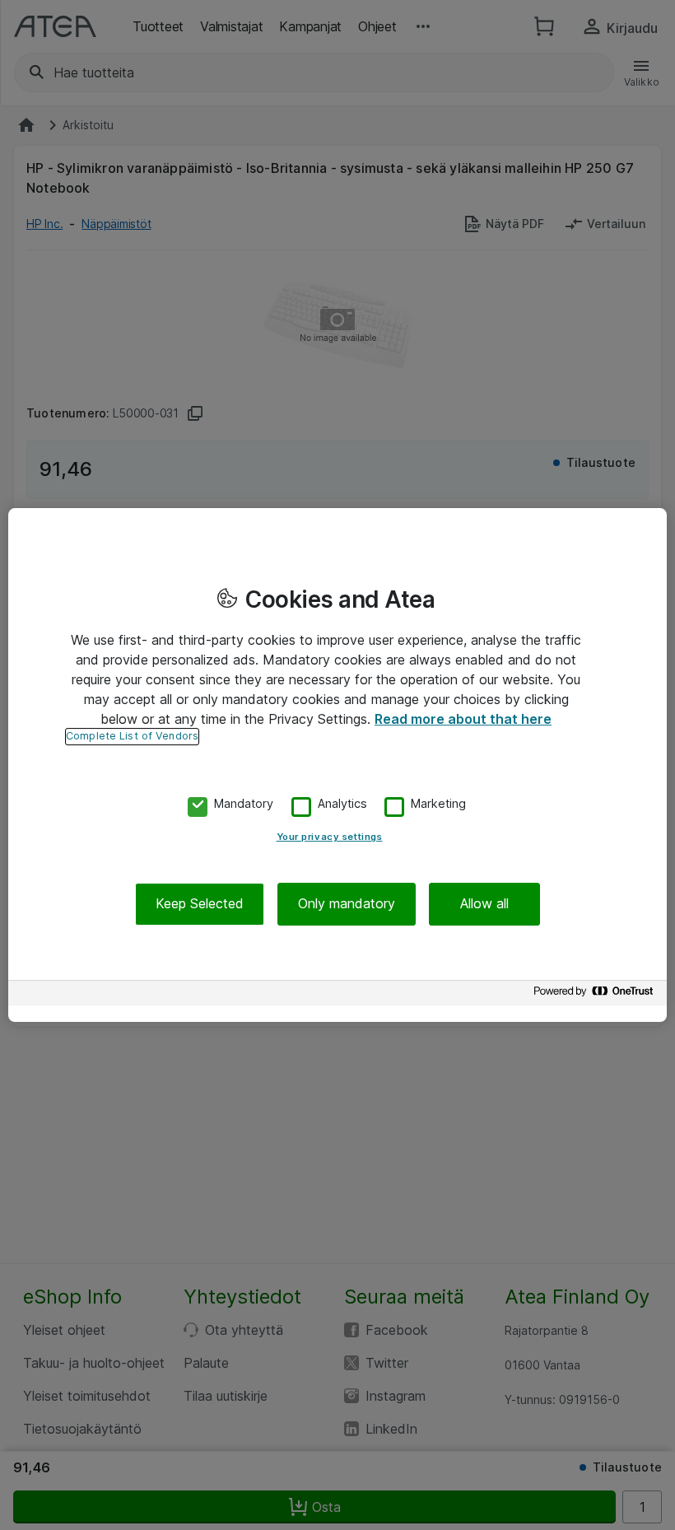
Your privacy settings (330, 837)
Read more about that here (463, 719)
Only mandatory (346, 904)
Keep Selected (200, 904)
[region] (337, 765)
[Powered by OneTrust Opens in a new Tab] (596, 995)
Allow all (484, 904)
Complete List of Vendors (132, 736)
